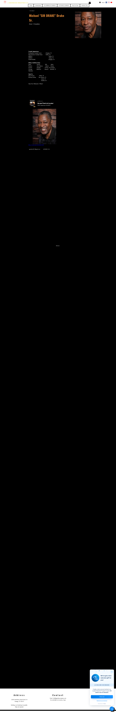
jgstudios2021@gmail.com (34, 149)
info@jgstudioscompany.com (59, 698)
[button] (90, 2)
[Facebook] (106, 2)
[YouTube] (111, 2)
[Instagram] (109, 2)
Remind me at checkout (102, 700)
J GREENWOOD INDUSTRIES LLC (18, 3)
